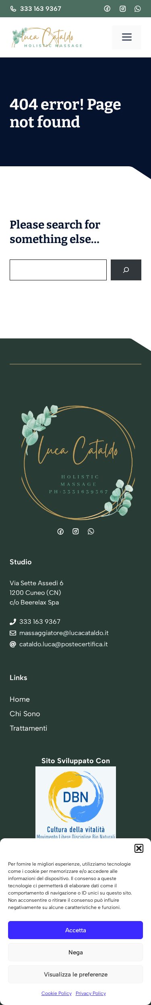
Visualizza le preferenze (76, 974)
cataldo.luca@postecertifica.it (63, 644)
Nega (75, 952)
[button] (139, 848)
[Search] (126, 269)
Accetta (75, 930)
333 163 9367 (40, 8)
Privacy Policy (91, 993)
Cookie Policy (56, 993)
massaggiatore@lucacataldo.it (64, 633)
